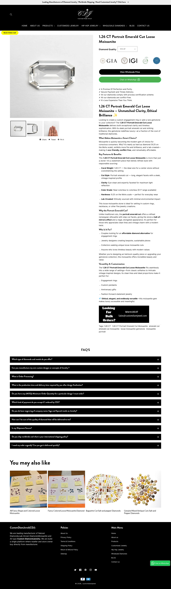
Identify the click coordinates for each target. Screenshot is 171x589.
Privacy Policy (66, 537)
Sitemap (64, 554)
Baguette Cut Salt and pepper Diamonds (103, 511)
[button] (11, 14)
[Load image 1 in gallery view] (18, 128)
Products (114, 541)
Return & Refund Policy (69, 550)
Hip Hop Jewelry (117, 550)
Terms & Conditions (68, 541)
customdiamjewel (89, 583)
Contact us (115, 562)
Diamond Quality (107, 49)
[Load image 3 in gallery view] (51, 128)
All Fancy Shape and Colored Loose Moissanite (25, 512)
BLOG (113, 558)
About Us (64, 533)
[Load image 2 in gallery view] (35, 128)
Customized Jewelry (119, 546)
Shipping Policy (66, 546)
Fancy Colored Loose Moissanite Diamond (66, 511)
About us (114, 537)
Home (113, 533)
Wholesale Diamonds (119, 554)
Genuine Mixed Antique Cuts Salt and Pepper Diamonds (140, 512)
